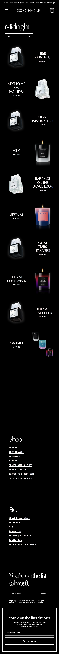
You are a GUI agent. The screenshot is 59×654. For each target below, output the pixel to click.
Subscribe (29, 640)
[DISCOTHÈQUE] (29, 10)
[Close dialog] (53, 611)
